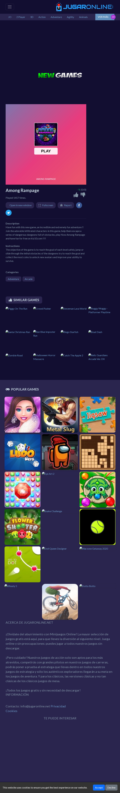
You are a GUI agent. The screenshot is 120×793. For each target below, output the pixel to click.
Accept (99, 787)
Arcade (28, 278)
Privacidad (58, 706)
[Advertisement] (60, 47)
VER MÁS (103, 16)
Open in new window (21, 205)
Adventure (13, 278)
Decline (111, 787)
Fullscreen (47, 205)
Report (68, 205)
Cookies (11, 711)
